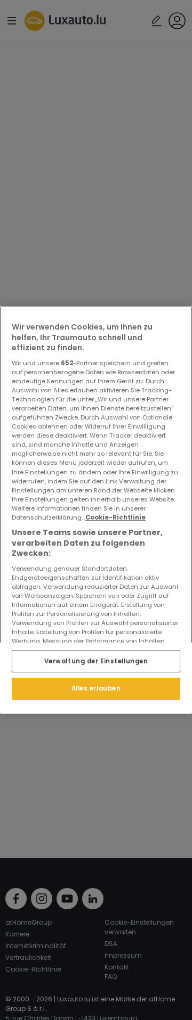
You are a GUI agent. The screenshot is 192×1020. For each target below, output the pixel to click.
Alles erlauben (96, 689)
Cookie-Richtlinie (115, 517)
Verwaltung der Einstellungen (96, 661)
